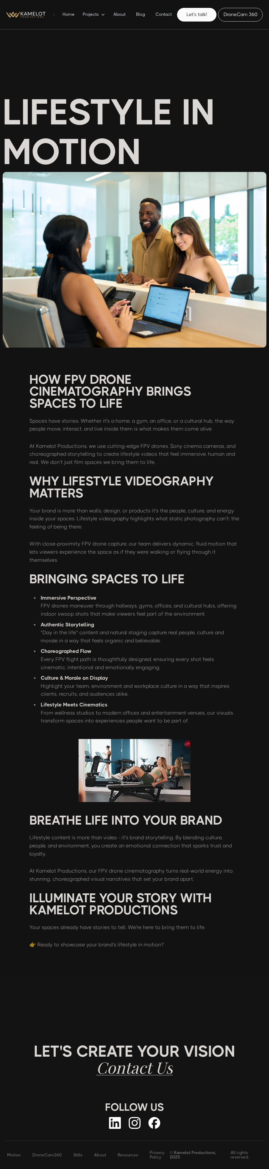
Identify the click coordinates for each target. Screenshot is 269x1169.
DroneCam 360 (240, 14)
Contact (164, 14)
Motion (14, 1154)
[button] (94, 14)
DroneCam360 (47, 1154)
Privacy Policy (157, 1155)
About (119, 14)
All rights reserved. (240, 1155)
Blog (140, 14)
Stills (77, 1154)
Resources (128, 1154)
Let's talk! (197, 14)
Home (69, 14)
